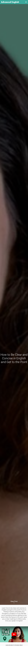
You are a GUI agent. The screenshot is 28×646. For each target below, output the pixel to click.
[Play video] (14, 634)
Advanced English (10, 2)
